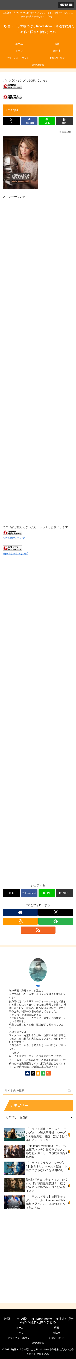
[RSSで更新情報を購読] (38, 930)
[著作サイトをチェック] (20, 912)
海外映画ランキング (14, 537)
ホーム (20, 1327)
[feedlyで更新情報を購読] (55, 921)
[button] (64, 121)
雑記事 (56, 1332)
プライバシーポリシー (19, 1337)
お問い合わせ (56, 1337)
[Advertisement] (38, 357)
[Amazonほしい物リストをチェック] (20, 921)
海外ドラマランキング (15, 553)
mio (38, 985)
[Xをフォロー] (55, 912)
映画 (56, 1327)
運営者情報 (38, 1343)
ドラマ (20, 1332)
